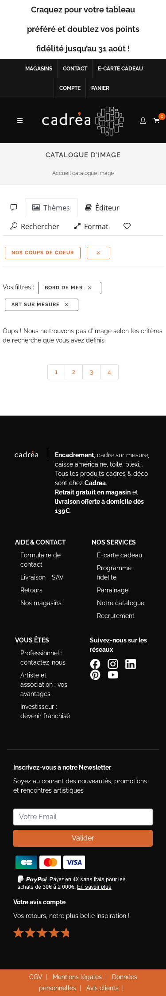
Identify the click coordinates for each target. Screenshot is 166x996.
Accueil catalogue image (83, 173)
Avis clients (102, 988)
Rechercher (38, 226)
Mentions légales (77, 976)
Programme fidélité (114, 572)
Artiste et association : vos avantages (43, 684)
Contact (75, 69)
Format (94, 226)
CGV (35, 976)
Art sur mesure (37, 304)
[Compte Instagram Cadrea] (114, 663)
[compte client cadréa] (143, 119)
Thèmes (55, 208)
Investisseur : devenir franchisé (45, 711)
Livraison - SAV (42, 577)
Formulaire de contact (40, 560)
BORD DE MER (65, 288)
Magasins (38, 69)
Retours (31, 590)
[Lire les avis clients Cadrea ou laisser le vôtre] (46, 929)
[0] (156, 119)
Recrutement (116, 615)
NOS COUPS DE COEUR (43, 253)
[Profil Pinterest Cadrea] (96, 674)
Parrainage (112, 590)
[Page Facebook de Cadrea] (96, 663)
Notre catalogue (120, 603)
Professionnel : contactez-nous (43, 658)
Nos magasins (41, 603)
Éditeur (106, 208)
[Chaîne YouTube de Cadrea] (113, 674)
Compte (70, 88)
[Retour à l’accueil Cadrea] (83, 120)
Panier (100, 88)
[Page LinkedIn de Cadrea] (131, 663)
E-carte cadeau (120, 69)
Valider (83, 838)
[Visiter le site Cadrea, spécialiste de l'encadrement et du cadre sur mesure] (30, 456)
